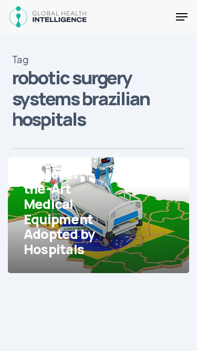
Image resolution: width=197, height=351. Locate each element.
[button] (182, 17)
